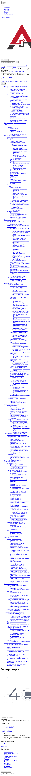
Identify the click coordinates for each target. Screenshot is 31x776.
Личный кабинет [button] (5, 17)
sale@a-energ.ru (20, 71)
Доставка (6, 9)
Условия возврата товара (10, 756)
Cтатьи (6, 12)
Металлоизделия (8, 14)
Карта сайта (7, 766)
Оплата (6, 13)
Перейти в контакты (6, 731)
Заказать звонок (23, 81)
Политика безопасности (10, 760)
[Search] (17, 62)
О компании (7, 7)
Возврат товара (8, 764)
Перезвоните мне (5, 730)
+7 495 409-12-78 (11, 71)
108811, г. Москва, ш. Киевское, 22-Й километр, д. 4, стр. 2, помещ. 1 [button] (14, 66)
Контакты (6, 10)
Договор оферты (8, 761)
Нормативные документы (11, 753)
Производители (8, 767)
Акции (6, 768)
